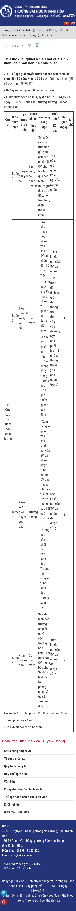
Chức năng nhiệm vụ (17, 751)
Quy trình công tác (16, 766)
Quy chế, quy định (16, 774)
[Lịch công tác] (3, 902)
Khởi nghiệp (12, 804)
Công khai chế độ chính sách (23, 789)
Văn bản (9, 781)
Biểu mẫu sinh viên (16, 812)
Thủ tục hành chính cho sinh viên (25, 797)
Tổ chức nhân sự (15, 759)
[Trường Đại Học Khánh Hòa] (38, 10)
